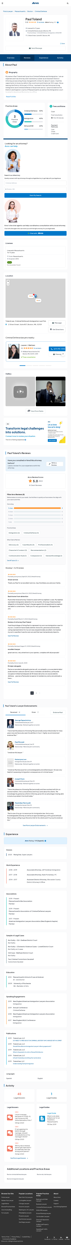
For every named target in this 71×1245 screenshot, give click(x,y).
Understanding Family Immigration (23, 1063)
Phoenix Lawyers (24, 1216)
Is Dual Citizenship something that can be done (27, 1058)
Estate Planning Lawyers (43, 1213)
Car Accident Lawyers (42, 1216)
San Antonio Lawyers (25, 1219)
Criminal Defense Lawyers (44, 1207)
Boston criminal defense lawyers (17, 1174)
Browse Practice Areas (8, 1206)
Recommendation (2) (38, 550)
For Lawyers (5, 1213)
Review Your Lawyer (7, 1200)
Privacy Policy (16, 1237)
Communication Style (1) (18, 556)
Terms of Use (5, 1237)
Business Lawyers (41, 1204)
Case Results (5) (28, 545)
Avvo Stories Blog (6, 1210)
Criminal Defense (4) (31, 533)
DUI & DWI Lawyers (41, 1210)
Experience (43, 58)
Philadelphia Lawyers (25, 1213)
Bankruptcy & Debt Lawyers (42, 1200)
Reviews (27, 58)
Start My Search (35, 195)
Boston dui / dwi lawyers (44, 1174)
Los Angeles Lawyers (25, 1200)
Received (15, 712)
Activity (60, 58)
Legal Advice (5, 1203)
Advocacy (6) (14, 545)
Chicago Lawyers (24, 1203)
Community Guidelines (9, 1239)
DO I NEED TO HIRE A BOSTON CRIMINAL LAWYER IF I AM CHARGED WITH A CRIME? (37, 1040)
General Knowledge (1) (54, 556)
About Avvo (57, 1197)
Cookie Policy (26, 1237)
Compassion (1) (36, 556)
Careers (56, 1200)
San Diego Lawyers (24, 1222)
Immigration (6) (14, 533)
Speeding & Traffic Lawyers (41, 1230)
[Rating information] (58, 22)
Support (56, 1203)
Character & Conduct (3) (18, 550)
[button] (35, 296)
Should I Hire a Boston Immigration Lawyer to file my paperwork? (32, 1046)
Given (35, 712)
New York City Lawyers (26, 1197)
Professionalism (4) (45, 545)
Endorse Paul (58, 712)
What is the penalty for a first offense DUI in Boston (28, 1052)
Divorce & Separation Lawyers (42, 1220)
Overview (10, 58)
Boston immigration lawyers (15, 1179)
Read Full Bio (11, 97)
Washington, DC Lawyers (26, 1210)
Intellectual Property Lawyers (42, 1225)
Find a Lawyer (5, 1197)
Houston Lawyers (24, 1206)
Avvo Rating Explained (60, 1206)
